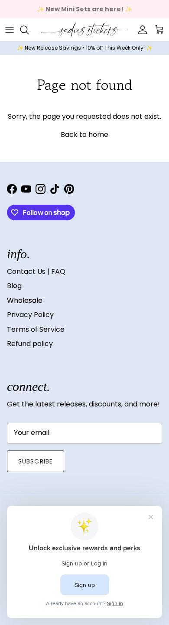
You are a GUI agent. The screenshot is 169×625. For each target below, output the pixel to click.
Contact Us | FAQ (36, 271)
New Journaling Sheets (112, 12)
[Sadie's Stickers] (84, 29)
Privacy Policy (30, 315)
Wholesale (24, 300)
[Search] (28, 29)
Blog (14, 286)
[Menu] (9, 29)
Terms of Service (36, 329)
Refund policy (30, 344)
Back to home (84, 135)
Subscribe (35, 461)
